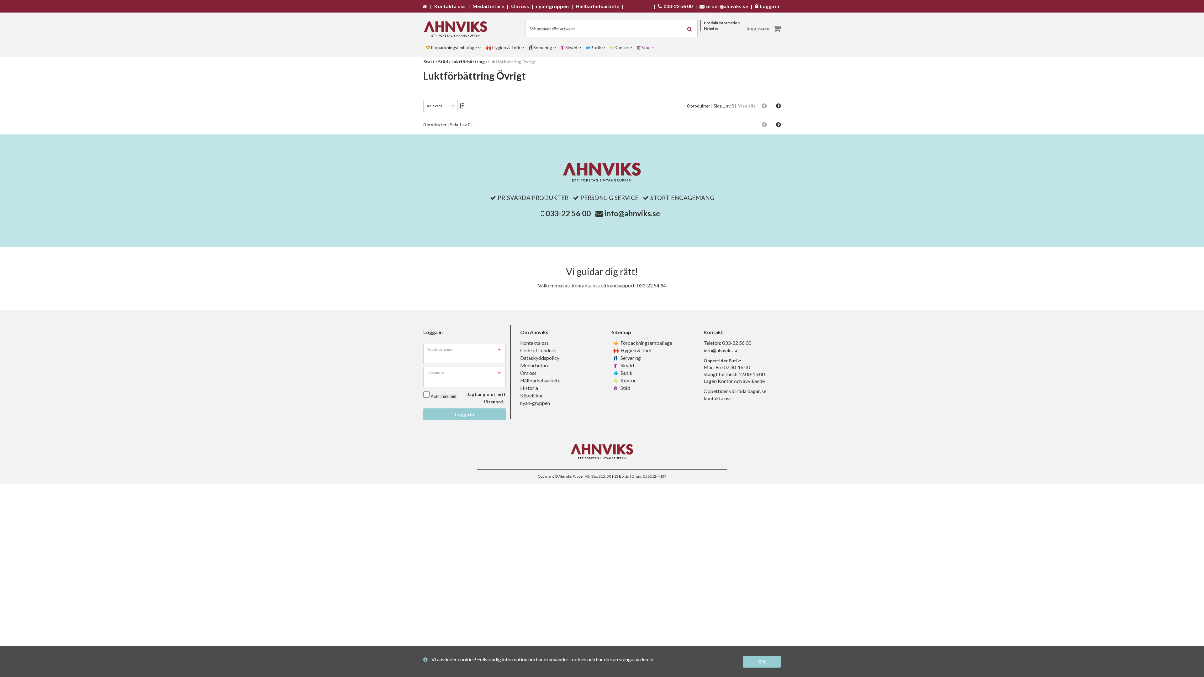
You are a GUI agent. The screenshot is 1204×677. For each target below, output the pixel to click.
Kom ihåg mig (443, 396)
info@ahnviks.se (632, 213)
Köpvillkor (531, 395)
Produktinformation (722, 22)
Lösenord (435, 372)
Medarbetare (534, 365)
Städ (625, 388)
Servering (630, 358)
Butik (626, 373)
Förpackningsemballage (646, 343)
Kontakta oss (534, 343)
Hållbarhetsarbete (540, 380)
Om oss (528, 373)
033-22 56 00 (568, 213)
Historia (529, 388)
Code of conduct (538, 350)
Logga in (464, 414)
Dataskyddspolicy (539, 358)
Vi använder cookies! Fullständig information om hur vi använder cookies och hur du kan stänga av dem (541, 659)
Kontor (628, 380)
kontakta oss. (718, 398)
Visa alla (747, 105)
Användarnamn (440, 349)
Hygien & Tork (636, 350)
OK (762, 661)
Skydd (627, 365)
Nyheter (711, 28)
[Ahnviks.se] (458, 29)
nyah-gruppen (535, 403)
